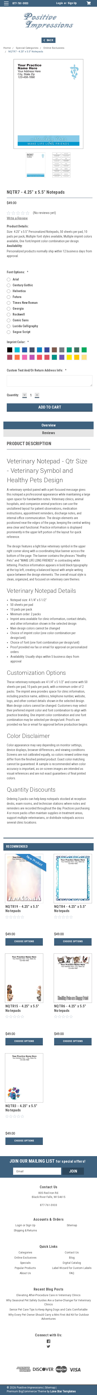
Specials (25, 1262)
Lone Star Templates (63, 1391)
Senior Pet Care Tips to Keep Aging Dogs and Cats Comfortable (48, 1309)
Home (7, 48)
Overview (49, 425)
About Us (25, 1273)
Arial (16, 279)
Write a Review (17, 218)
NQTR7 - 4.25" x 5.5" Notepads (25, 51)
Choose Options (24, 941)
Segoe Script (21, 332)
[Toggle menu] (6, 6)
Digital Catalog (72, 1262)
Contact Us (72, 1252)
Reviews (48, 433)
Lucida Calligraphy (25, 326)
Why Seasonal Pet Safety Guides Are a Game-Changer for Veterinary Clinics (48, 1302)
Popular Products (25, 1268)
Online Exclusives (53, 48)
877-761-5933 (20, 3)
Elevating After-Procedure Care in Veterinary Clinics (48, 1295)
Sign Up (72, 3)
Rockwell (19, 314)
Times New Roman (25, 302)
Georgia (18, 308)
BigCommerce (28, 1391)
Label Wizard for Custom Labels (72, 1268)
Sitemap (72, 1225)
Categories (25, 1252)
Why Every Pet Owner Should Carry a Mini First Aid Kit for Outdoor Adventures (48, 1316)
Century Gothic (23, 285)
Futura (17, 297)
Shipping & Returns (25, 1230)
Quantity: (13, 395)
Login (59, 3)
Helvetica (19, 291)
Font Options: (17, 272)
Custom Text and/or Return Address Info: (37, 370)
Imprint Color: (18, 342)
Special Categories (27, 48)
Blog (72, 1257)
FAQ (71, 1273)
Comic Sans (21, 320)
